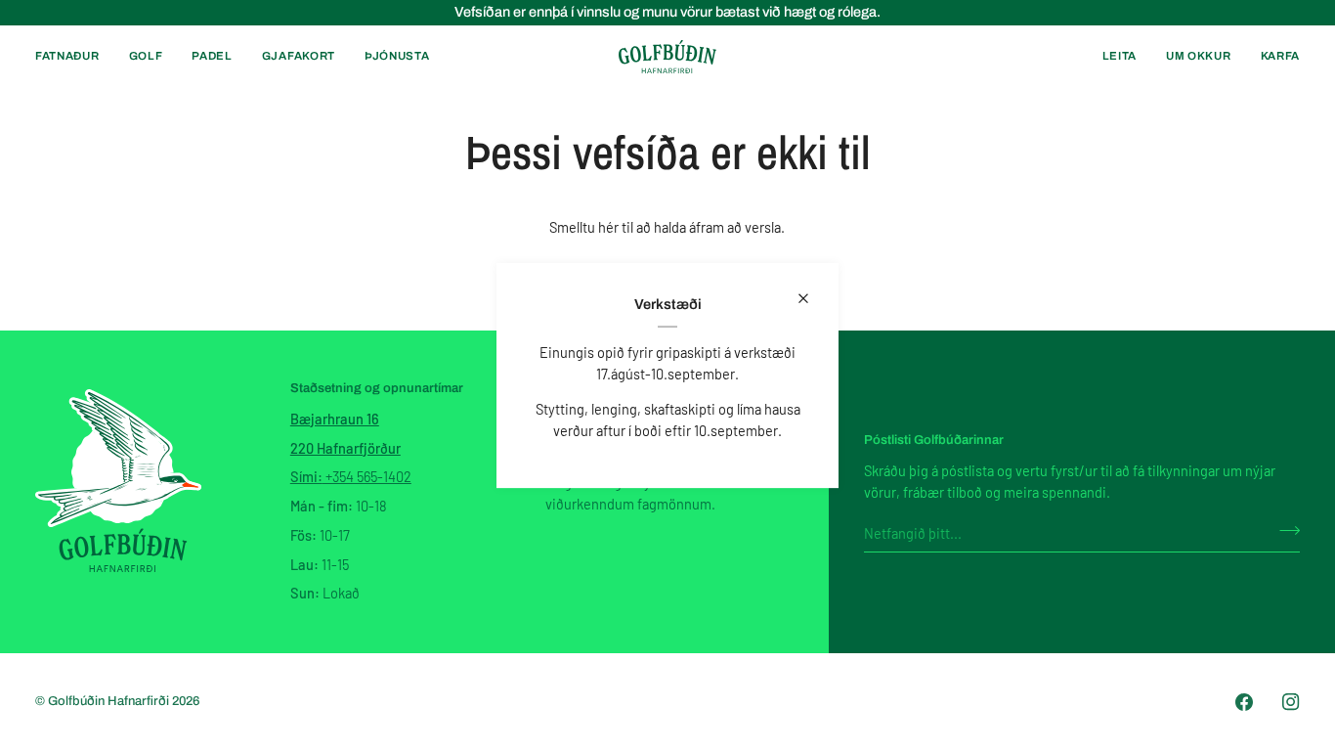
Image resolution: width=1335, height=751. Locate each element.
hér (608, 227)
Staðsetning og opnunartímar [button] (376, 388)
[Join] (1284, 530)
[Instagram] (1291, 702)
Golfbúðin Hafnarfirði (110, 701)
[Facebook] (1244, 702)
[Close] (812, 298)
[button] (74, 56)
